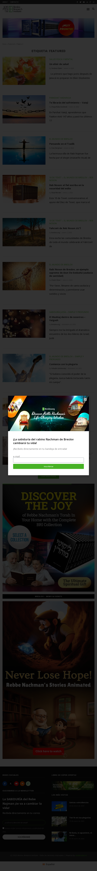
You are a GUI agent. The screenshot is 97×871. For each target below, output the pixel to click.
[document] (48, 435)
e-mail (16, 456)
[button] (85, 399)
